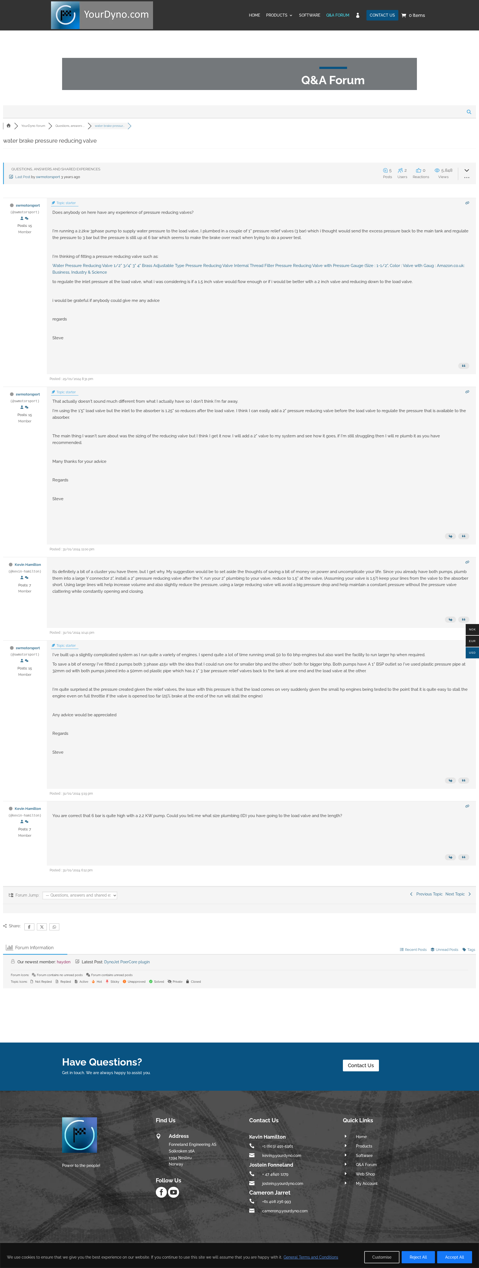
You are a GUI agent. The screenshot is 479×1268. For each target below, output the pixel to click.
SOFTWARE (309, 15)
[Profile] (22, 218)
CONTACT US (382, 15)
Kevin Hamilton (28, 565)
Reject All (418, 1257)
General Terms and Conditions (311, 1257)
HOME (254, 15)
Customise (381, 1257)
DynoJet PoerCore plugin (127, 962)
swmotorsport (48, 177)
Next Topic (456, 894)
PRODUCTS (276, 15)
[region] (239, 1255)
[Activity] (27, 218)
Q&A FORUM (337, 15)
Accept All (454, 1257)
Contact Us (361, 1065)
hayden (63, 962)
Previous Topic (428, 894)
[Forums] (8, 126)
